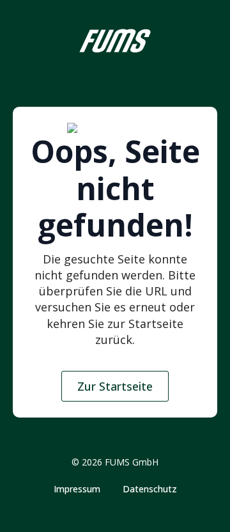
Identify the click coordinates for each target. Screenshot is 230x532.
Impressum (77, 489)
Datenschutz (150, 489)
